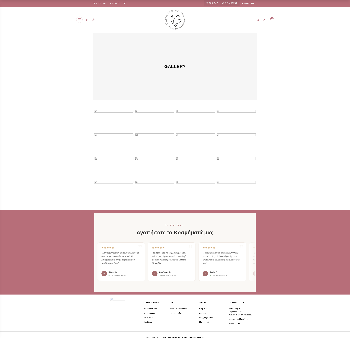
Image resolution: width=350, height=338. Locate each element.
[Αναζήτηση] (258, 20)
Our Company (99, 3)
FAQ (124, 3)
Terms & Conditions (178, 308)
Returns (202, 313)
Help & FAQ (204, 308)
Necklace (148, 322)
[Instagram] (93, 19)
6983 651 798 (248, 3)
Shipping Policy (206, 317)
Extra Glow (148, 317)
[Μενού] (79, 20)
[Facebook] (86, 19)
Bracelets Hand (150, 308)
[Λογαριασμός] (264, 20)
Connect (213, 3)
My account (204, 322)
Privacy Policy (176, 313)
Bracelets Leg (149, 313)
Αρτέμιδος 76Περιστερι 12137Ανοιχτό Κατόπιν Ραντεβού (240, 311)
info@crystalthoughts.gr (239, 319)
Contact (114, 3)
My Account (231, 3)
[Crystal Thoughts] (175, 20)
